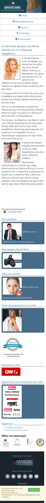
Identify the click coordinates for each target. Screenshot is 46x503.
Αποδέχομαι (33, 490)
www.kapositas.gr (24, 21)
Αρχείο (24, 27)
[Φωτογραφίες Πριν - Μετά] (12, 260)
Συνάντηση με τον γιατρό (16, 430)
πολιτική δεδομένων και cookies (21, 495)
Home (24, 15)
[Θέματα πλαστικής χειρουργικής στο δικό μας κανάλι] (12, 287)
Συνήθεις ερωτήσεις (14, 427)
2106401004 (15, 211)
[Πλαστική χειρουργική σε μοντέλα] (12, 320)
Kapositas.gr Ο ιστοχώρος (22, 456)
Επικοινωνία (24, 39)
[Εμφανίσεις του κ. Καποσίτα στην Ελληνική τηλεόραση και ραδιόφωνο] (12, 231)
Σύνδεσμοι (24, 33)
